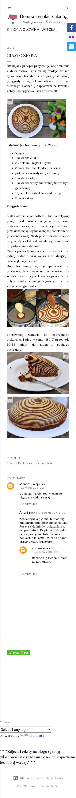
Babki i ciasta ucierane (31, 463)
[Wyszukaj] (66, 7)
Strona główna (23, 30)
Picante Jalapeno (32, 484)
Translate (36, 735)
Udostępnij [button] (13, 457)
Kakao (50, 463)
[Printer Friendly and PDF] (18, 654)
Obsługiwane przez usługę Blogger (41, 777)
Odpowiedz (28, 503)
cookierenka (41, 548)
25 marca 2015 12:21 (33, 487)
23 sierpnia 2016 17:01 (47, 551)
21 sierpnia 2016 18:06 (52, 512)
